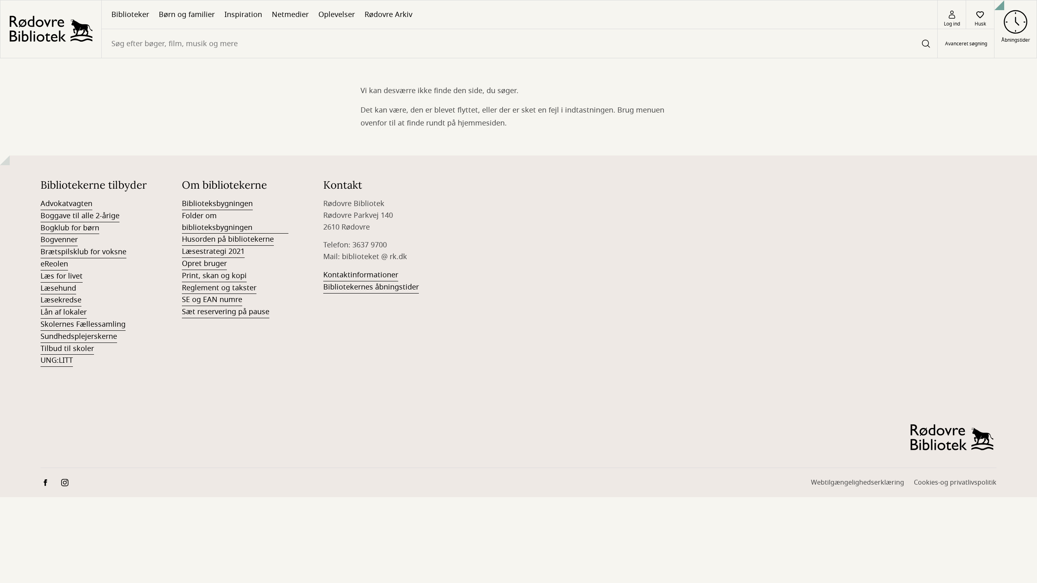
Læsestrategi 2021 (213, 251)
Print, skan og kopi (214, 275)
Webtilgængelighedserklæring (857, 482)
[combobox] (519, 43)
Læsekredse (61, 300)
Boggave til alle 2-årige (80, 216)
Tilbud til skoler (67, 348)
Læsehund (58, 288)
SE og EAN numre (212, 299)
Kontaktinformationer (360, 275)
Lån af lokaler (64, 312)
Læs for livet (62, 276)
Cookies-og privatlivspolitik (955, 482)
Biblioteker (130, 14)
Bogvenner (59, 239)
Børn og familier (187, 14)
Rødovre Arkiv (388, 14)
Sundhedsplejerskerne (79, 336)
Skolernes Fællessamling (83, 324)
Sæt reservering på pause (225, 311)
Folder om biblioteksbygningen (217, 222)
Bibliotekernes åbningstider (371, 287)
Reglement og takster (219, 288)
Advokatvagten (66, 203)
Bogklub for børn (70, 228)
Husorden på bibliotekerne (228, 239)
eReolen (54, 264)
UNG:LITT (57, 360)
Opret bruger (204, 263)
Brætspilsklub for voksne (83, 252)
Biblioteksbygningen (217, 203)
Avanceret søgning (966, 43)
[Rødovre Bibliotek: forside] (50, 29)
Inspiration (243, 14)
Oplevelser (336, 14)
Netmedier (290, 14)
